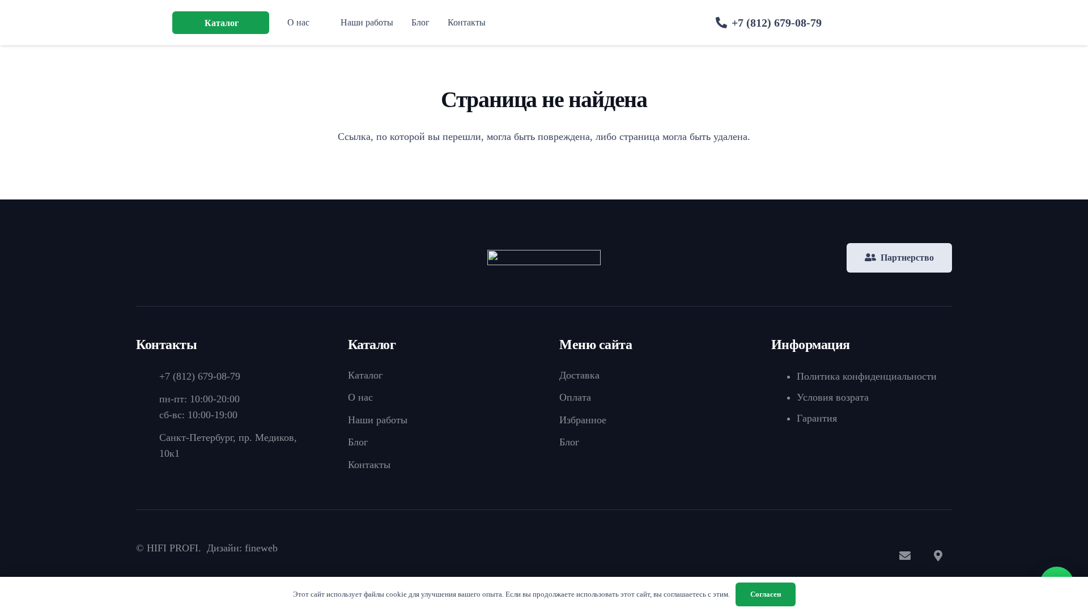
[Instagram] (872, 556)
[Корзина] (938, 22)
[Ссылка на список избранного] (908, 25)
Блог (358, 442)
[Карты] (938, 556)
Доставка (579, 375)
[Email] (905, 556)
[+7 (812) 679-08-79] (147, 376)
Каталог (365, 375)
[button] (245, 22)
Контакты (369, 464)
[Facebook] (839, 556)
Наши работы (377, 420)
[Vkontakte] (806, 556)
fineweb (261, 548)
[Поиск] (859, 22)
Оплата (575, 397)
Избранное (582, 420)
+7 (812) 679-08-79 (199, 376)
